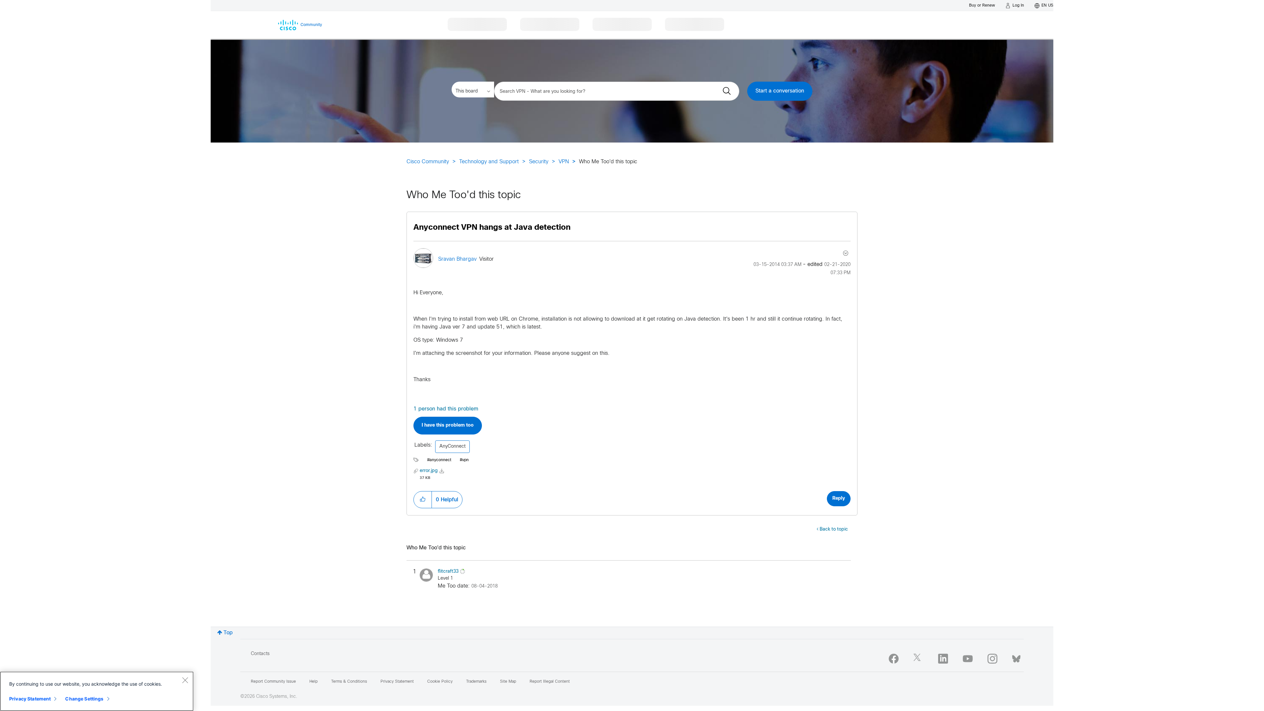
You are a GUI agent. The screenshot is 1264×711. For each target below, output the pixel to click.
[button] (422, 499)
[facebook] (894, 659)
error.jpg (429, 471)
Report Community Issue (273, 682)
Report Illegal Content (550, 682)
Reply (838, 498)
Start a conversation (779, 91)
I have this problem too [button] (448, 425)
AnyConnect (452, 446)
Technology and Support (489, 161)
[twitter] (918, 659)
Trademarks (476, 682)
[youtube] (968, 659)
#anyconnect (439, 460)
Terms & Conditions (349, 682)
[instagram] (992, 659)
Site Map (508, 682)
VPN (564, 161)
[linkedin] (943, 659)
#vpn (464, 460)
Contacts (260, 654)
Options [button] (845, 253)
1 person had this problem (445, 409)
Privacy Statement (30, 698)
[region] (97, 691)
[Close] (185, 680)
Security (538, 161)
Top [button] (228, 632)
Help (313, 682)
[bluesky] (1016, 657)
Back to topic (834, 529)
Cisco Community (428, 161)
